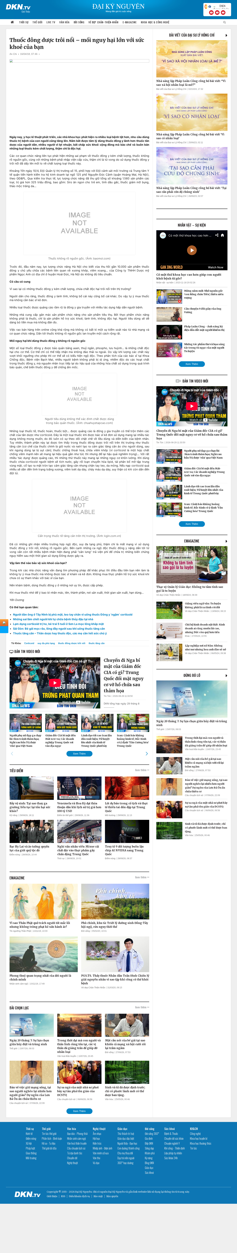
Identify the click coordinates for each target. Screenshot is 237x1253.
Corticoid (29, 643)
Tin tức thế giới (49, 1134)
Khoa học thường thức (200, 1143)
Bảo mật (98, 1196)
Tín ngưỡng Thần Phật (20, 931)
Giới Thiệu (26, 11)
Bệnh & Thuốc (171, 1134)
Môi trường (110, 815)
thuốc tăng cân (97, 643)
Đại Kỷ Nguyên (116, 1191)
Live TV (50, 22)
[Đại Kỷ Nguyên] (18, 6)
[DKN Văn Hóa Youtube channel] (223, 12)
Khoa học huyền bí (198, 1138)
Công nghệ (195, 1134)
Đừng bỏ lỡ (192, 675)
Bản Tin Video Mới (195, 381)
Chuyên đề (72, 1158)
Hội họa (96, 1138)
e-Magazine (130, 22)
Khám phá (150, 1153)
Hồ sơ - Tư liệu (48, 1143)
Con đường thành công (128, 1148)
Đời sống (79, 22)
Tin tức (193, 1148)
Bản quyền (112, 1196)
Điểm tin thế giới (65, 815)
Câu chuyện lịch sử (19, 1103)
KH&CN (194, 1129)
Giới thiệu (52, 1196)
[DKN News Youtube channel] (211, 12)
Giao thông (31, 1153)
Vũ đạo (96, 1163)
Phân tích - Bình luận (52, 1138)
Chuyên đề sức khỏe (174, 1138)
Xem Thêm (79, 753)
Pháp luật (30, 1148)
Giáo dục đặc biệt (125, 1138)
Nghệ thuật (72, 1163)
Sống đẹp (149, 1148)
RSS (63, 1196)
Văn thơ (96, 1158)
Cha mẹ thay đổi (125, 1153)
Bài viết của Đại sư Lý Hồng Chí (191, 35)
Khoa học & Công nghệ (155, 22)
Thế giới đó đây (49, 1148)
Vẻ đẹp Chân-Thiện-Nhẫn (103, 22)
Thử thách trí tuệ (125, 1134)
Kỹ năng (13, 815)
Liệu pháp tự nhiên (173, 1153)
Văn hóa (64, 22)
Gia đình (149, 1138)
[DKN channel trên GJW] (221, 6)
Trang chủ (12, 22)
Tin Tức (107, 696)
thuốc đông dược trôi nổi (71, 643)
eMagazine (191, 540)
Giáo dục (122, 1129)
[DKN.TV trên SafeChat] (206, 6)
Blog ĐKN (149, 1163)
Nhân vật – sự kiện (192, 225)
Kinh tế (29, 1134)
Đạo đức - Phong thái (77, 1134)
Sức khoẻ (149, 1173)
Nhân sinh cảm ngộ (19, 984)
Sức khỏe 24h (171, 1158)
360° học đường (125, 1163)
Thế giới (37, 22)
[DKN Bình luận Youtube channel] (217, 12)
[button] (147, 753)
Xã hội (29, 1143)
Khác (187, 636)
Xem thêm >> (142, 770)
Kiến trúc (97, 1143)
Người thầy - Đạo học (127, 1143)
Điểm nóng (15, 854)
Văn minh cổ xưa (101, 1153)
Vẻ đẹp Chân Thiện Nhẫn (93, 987)
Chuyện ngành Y (172, 1143)
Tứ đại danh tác (74, 1153)
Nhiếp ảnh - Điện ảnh (102, 1148)
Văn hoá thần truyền (66, 1056)
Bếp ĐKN (149, 1143)
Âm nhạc (97, 1134)
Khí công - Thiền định (174, 1148)
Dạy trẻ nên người (125, 1158)
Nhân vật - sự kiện (164, 282)
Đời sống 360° (152, 1134)
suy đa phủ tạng (46, 643)
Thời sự (23, 22)
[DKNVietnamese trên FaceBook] (210, 6)
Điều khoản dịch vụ (79, 1196)
